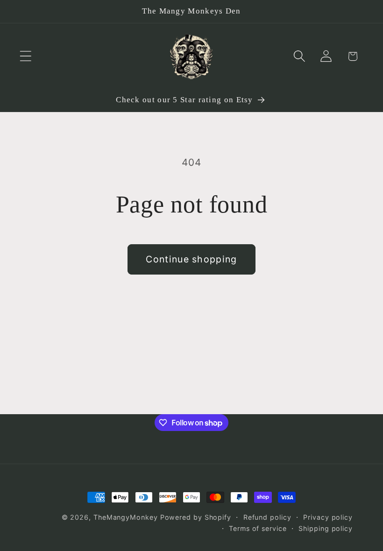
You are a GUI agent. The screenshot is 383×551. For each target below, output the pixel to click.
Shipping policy (325, 528)
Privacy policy (328, 517)
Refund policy (267, 517)
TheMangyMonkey (125, 517)
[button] (25, 56)
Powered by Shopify (195, 517)
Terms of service (258, 528)
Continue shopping (191, 259)
